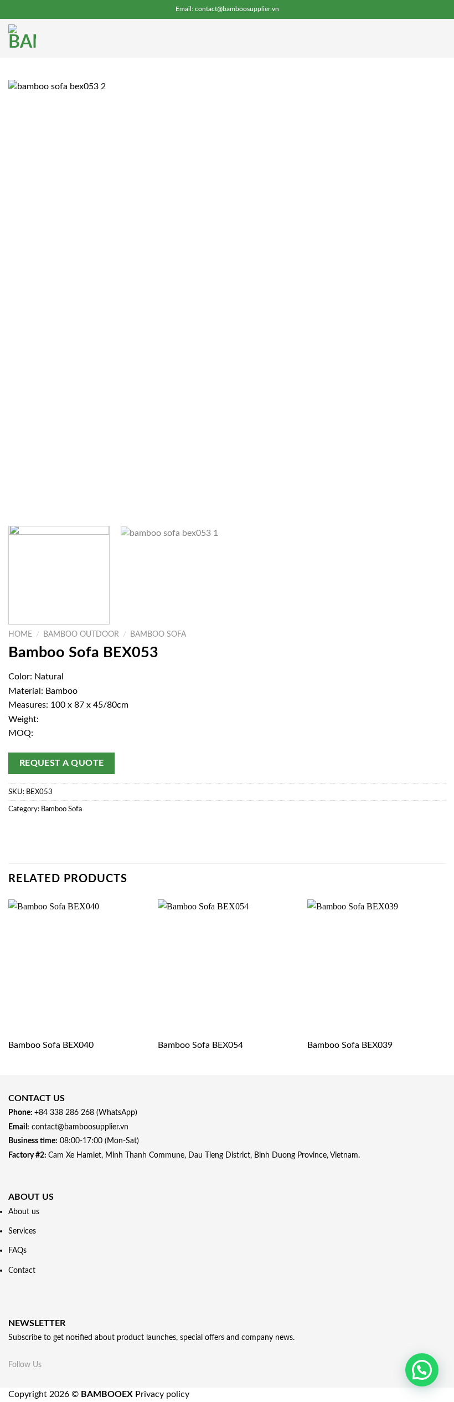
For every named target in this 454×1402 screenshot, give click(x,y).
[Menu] (439, 38)
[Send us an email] (75, 1364)
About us (23, 1211)
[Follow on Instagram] (62, 1364)
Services (22, 1231)
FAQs (17, 1250)
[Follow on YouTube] (88, 1364)
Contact (21, 1270)
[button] (421, 1369)
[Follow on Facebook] (48, 1364)
